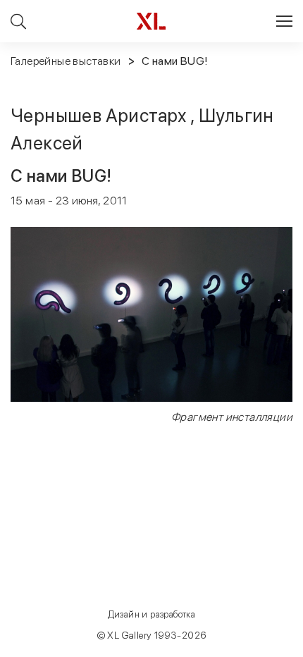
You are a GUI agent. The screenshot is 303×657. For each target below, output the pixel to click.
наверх (261, 646)
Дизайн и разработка (152, 614)
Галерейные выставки (66, 61)
